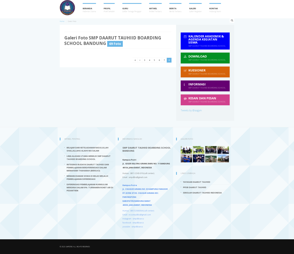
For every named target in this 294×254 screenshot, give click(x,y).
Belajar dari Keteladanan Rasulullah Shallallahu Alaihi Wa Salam (87, 149)
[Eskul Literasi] (186, 158)
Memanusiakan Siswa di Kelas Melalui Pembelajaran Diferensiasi (87, 177)
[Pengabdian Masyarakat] (223, 158)
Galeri (195, 10)
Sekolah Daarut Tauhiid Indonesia (202, 192)
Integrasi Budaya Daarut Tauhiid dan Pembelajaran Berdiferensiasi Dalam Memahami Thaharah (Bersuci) (88, 167)
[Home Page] (67, 7)
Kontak (215, 10)
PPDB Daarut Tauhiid (194, 187)
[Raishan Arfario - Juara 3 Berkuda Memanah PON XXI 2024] (211, 158)
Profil (109, 10)
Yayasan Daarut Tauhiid (196, 182)
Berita (175, 10)
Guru (131, 10)
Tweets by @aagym (191, 110)
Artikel (155, 10)
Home (62, 21)
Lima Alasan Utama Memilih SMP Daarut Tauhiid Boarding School (89, 157)
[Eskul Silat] (186, 149)
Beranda (89, 10)
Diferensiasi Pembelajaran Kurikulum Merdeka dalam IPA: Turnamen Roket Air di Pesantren (90, 187)
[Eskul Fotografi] (211, 149)
